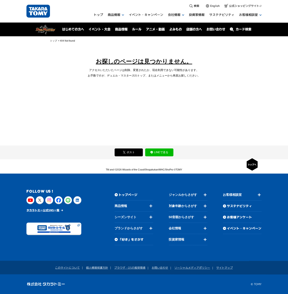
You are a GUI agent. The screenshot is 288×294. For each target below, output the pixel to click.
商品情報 (121, 206)
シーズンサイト (126, 217)
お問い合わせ (215, 29)
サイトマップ (224, 267)
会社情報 (175, 228)
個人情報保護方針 (97, 267)
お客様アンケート (239, 217)
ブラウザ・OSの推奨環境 (129, 267)
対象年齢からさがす (183, 206)
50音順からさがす (181, 217)
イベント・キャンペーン (244, 228)
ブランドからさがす (129, 228)
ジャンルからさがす (183, 194)
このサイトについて (67, 267)
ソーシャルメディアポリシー (192, 267)
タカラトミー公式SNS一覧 (42, 210)
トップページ (128, 195)
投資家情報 (176, 239)
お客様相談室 (232, 194)
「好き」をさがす (131, 239)
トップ (53, 40)
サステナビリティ (239, 206)
